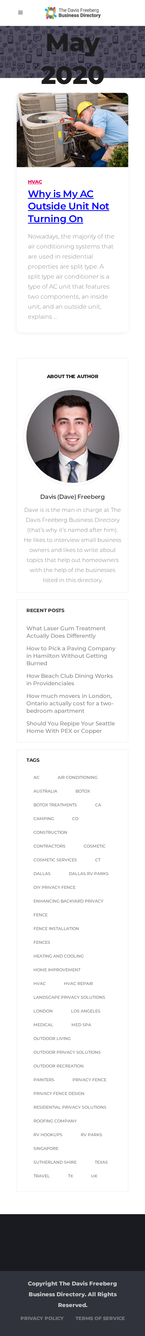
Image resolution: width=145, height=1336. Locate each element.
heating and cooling (58, 956)
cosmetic (95, 846)
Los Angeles (85, 1011)
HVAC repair (78, 983)
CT (97, 859)
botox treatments (55, 804)
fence (40, 914)
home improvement (56, 969)
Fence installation (56, 928)
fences (41, 942)
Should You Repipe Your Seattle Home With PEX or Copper (70, 727)
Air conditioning (77, 777)
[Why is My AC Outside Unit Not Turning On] (72, 130)
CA (98, 804)
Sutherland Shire (55, 1162)
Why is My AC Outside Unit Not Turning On (68, 206)
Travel (41, 1176)
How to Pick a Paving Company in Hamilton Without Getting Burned (70, 656)
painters (43, 1079)
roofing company (55, 1121)
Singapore (45, 1148)
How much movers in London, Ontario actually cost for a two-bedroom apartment (70, 703)
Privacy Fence (89, 1079)
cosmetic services (55, 859)
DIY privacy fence (54, 887)
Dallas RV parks (89, 873)
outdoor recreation (58, 1066)
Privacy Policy (42, 1318)
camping (43, 818)
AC (36, 777)
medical (43, 1024)
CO (75, 818)
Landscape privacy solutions (69, 997)
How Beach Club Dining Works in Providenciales (69, 679)
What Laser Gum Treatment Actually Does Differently (66, 632)
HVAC (35, 182)
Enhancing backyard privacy (68, 901)
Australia (45, 791)
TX (70, 1176)
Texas (101, 1162)
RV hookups (47, 1134)
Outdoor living (52, 1038)
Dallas (42, 873)
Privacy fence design (58, 1093)
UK (94, 1176)
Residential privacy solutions (69, 1107)
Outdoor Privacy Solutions (67, 1052)
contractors (49, 846)
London (43, 1011)
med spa (81, 1024)
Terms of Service (100, 1318)
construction (50, 832)
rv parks (91, 1134)
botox (82, 791)
